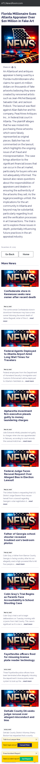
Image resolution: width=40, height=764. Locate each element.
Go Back (9, 254)
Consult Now (25, 745)
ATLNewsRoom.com (12, 3)
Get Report (26, 759)
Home (26, 254)
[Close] (36, 739)
